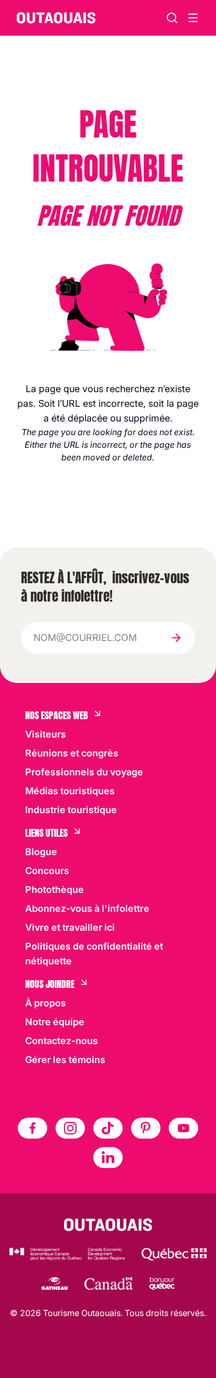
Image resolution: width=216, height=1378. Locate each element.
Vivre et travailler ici (70, 927)
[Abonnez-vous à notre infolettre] (176, 638)
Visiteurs (45, 734)
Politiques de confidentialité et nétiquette (94, 953)
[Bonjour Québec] (162, 1283)
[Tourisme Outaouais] (108, 1224)
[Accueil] (56, 18)
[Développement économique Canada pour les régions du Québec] (67, 1254)
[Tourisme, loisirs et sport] (174, 1254)
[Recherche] (172, 18)
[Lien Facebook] (32, 1128)
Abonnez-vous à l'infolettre (87, 908)
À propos (45, 1002)
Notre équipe (54, 1021)
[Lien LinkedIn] (108, 1157)
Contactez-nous (61, 1040)
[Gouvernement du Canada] (108, 1283)
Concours (47, 870)
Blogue (41, 851)
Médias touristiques (70, 790)
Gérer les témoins (65, 1059)
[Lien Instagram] (70, 1128)
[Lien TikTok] (108, 1128)
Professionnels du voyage (84, 771)
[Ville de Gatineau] (54, 1283)
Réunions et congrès (71, 753)
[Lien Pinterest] (145, 1128)
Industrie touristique (71, 809)
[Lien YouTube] (183, 1128)
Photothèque (54, 889)
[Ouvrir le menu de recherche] (193, 18)
